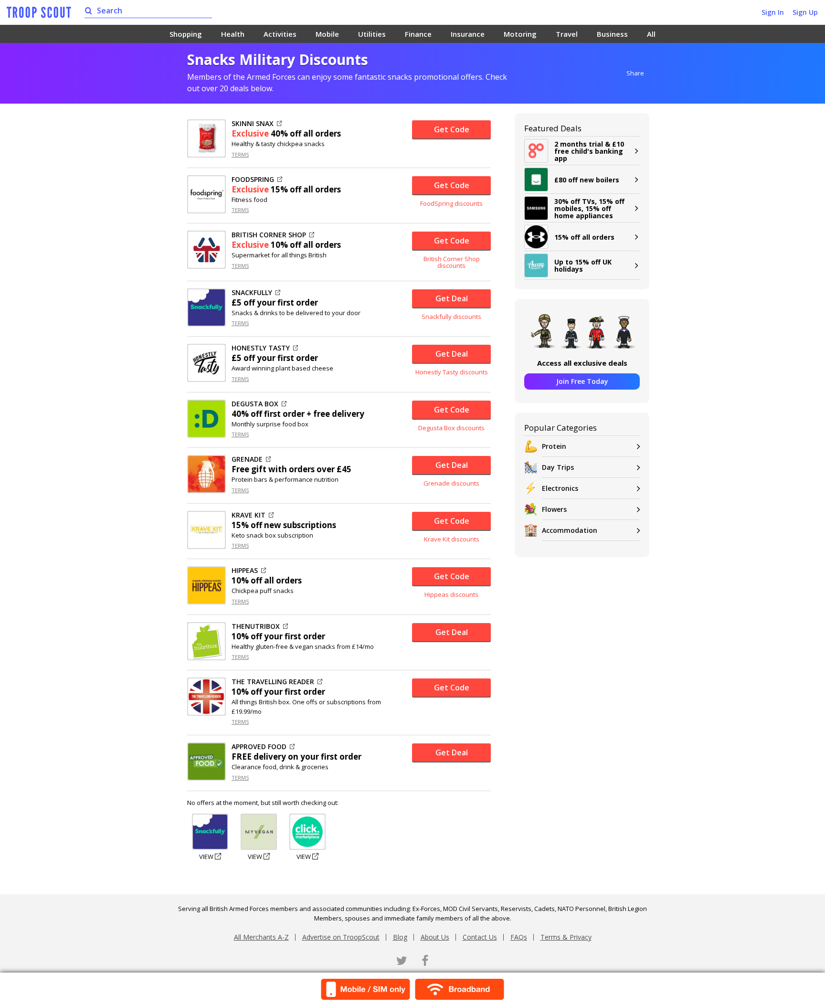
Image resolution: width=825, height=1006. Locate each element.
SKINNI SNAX (253, 123)
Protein (554, 446)
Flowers (554, 509)
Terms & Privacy (566, 937)
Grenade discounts (451, 483)
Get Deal (451, 298)
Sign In (773, 12)
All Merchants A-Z (261, 937)
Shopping (185, 34)
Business (612, 34)
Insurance (468, 34)
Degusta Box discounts (451, 427)
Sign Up (805, 12)
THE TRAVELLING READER (273, 682)
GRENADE (247, 459)
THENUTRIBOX (256, 626)
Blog (400, 937)
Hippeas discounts (451, 594)
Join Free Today (582, 381)
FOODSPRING (253, 179)
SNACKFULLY (252, 292)
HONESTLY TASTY (261, 348)
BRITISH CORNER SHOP (269, 235)
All (651, 34)
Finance (418, 34)
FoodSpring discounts (451, 203)
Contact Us (480, 937)
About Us (435, 937)
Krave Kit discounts (451, 539)
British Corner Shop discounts (451, 262)
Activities (280, 34)
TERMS (240, 154)
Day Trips (558, 467)
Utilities (372, 34)
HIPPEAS (245, 570)
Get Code (451, 129)
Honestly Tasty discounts (451, 372)
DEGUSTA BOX (255, 404)
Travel (567, 34)
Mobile (327, 34)
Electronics (560, 488)
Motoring (520, 34)
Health (232, 34)
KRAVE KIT (248, 515)
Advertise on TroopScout (341, 937)
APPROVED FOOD (259, 746)
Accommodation (569, 530)
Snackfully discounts (451, 316)
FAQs (518, 937)
